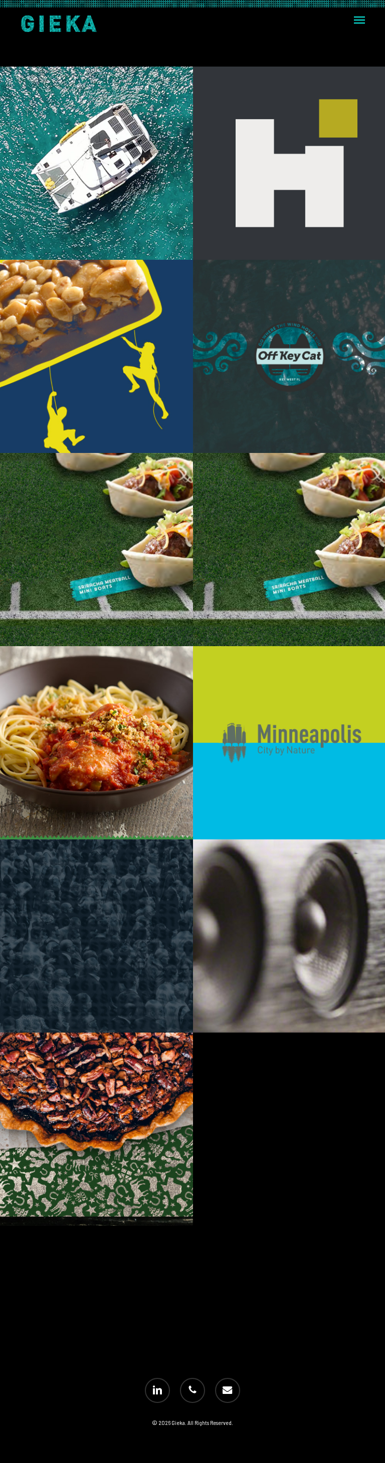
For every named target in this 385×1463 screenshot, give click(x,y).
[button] (359, 20)
